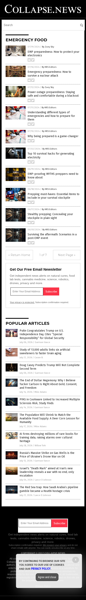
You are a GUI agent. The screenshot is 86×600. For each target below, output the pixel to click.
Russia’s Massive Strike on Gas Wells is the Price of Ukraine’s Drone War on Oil (47, 454)
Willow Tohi (40, 445)
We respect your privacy (55, 545)
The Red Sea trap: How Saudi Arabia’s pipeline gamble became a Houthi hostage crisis (49, 489)
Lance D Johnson (43, 480)
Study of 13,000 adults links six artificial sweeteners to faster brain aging (45, 351)
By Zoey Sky (48, 47)
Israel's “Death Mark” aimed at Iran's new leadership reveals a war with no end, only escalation (47, 472)
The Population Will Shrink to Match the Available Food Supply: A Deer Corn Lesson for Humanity (50, 418)
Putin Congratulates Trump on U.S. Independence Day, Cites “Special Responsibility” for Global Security (42, 334)
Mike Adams (40, 392)
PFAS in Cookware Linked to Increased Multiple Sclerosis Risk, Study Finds (50, 401)
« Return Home (19, 255)
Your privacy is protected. (22, 302)
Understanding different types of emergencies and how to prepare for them (51, 116)
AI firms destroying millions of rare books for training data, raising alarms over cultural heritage (49, 437)
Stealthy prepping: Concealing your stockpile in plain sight (50, 216)
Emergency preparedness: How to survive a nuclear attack (49, 73)
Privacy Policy (41, 568)
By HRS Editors (49, 67)
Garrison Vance (42, 342)
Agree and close (47, 577)
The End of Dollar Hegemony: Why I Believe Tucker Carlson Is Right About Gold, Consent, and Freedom (48, 384)
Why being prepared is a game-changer (53, 136)
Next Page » (66, 255)
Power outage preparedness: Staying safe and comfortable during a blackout (53, 93)
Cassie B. (38, 357)
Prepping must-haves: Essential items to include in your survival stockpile (53, 195)
